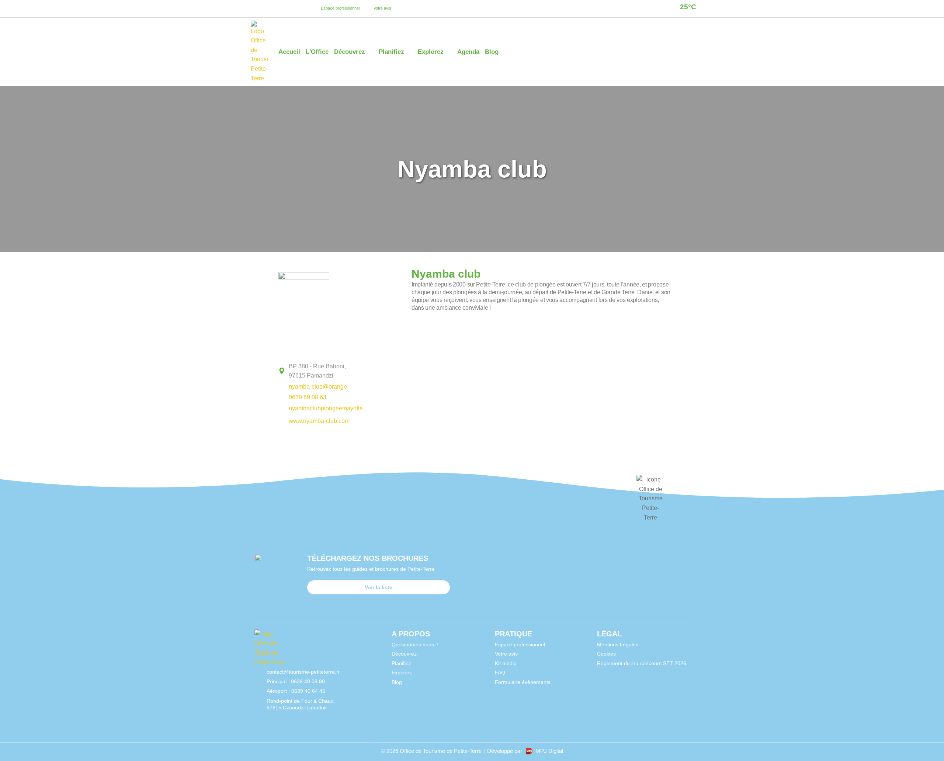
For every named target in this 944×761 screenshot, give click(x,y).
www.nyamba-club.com (319, 421)
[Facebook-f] (257, 8)
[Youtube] (285, 8)
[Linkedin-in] (276, 8)
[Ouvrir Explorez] (448, 52)
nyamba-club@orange (318, 386)
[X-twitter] (294, 8)
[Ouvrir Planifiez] (409, 52)
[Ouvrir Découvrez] (370, 52)
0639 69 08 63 (307, 397)
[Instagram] (267, 8)
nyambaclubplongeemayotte (326, 408)
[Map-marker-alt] (304, 8)
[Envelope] (313, 717)
